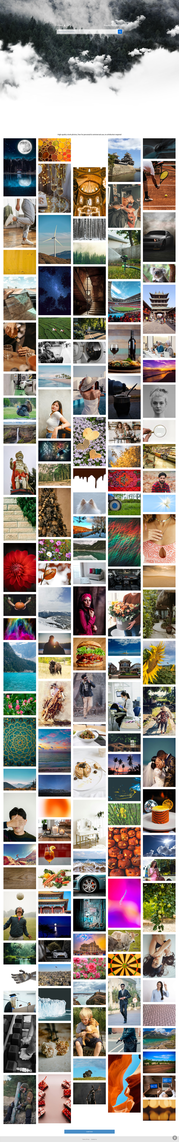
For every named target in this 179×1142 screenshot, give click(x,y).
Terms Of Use (85, 1139)
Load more (89, 1131)
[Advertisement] (89, 119)
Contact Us (94, 1139)
